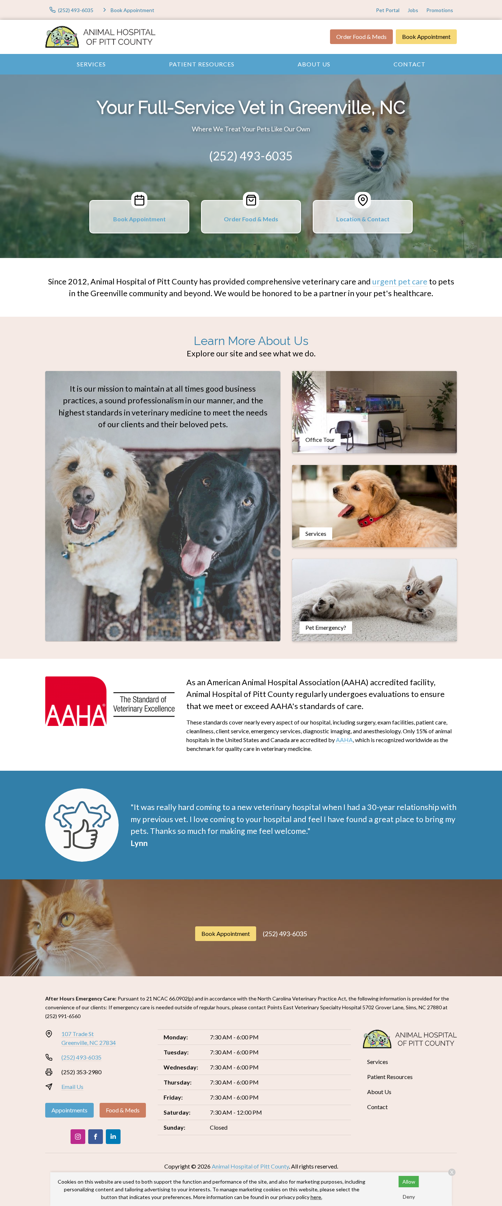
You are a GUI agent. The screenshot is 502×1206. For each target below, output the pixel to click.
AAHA (344, 739)
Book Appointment (426, 36)
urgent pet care (399, 281)
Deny (409, 1197)
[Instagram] (78, 1136)
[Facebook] (95, 1136)
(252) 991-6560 (62, 1016)
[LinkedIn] (113, 1136)
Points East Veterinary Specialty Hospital (314, 1007)
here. (316, 1197)
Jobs (413, 10)
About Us (314, 64)
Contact (410, 64)
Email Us (72, 1086)
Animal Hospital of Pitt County (250, 1166)
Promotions (439, 10)
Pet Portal (387, 10)
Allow (408, 1181)
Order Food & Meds (361, 36)
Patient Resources (201, 64)
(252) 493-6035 (251, 156)
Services (91, 64)
